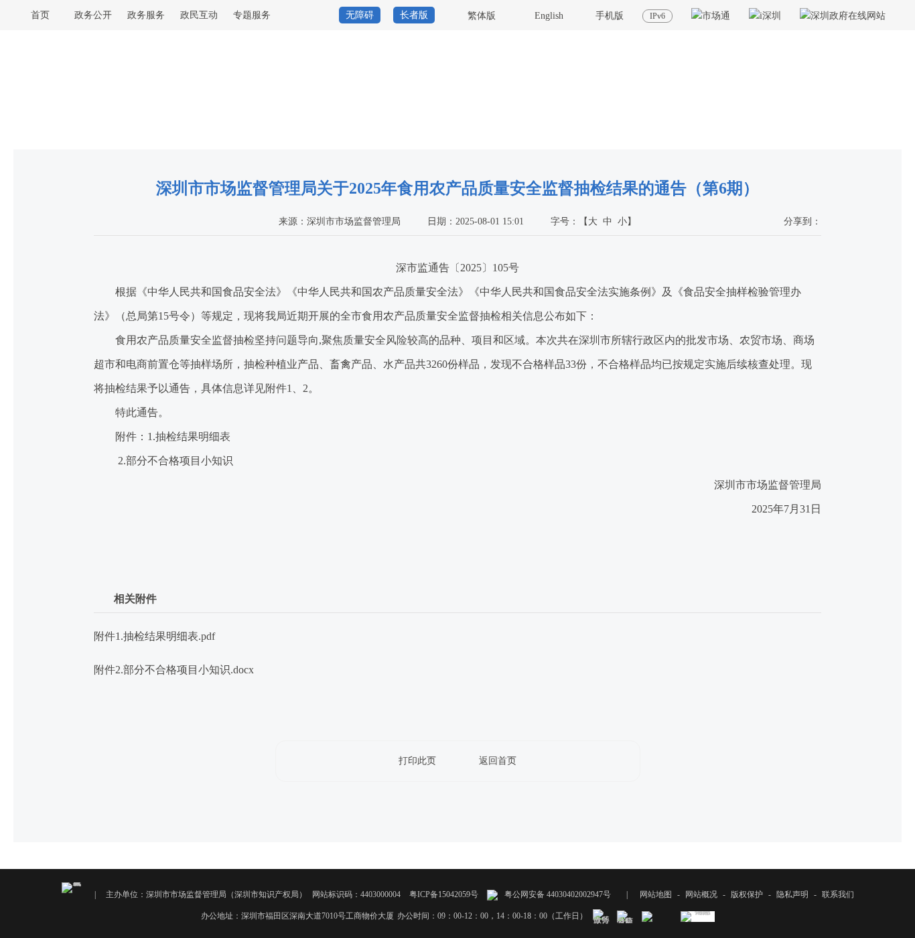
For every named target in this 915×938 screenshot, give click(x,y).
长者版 (414, 15)
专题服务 (252, 15)
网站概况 (701, 894)
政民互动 (199, 15)
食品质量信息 (877, 136)
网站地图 (656, 894)
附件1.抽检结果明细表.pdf (154, 636)
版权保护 (747, 894)
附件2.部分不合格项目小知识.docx (174, 669)
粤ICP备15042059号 (443, 894)
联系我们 (838, 894)
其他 (618, 136)
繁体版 (482, 16)
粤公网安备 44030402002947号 (556, 894)
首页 (40, 15)
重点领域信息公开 (707, 136)
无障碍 (360, 15)
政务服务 (146, 15)
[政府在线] (843, 16)
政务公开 (93, 15)
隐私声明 (792, 894)
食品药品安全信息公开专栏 (796, 136)
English (549, 16)
